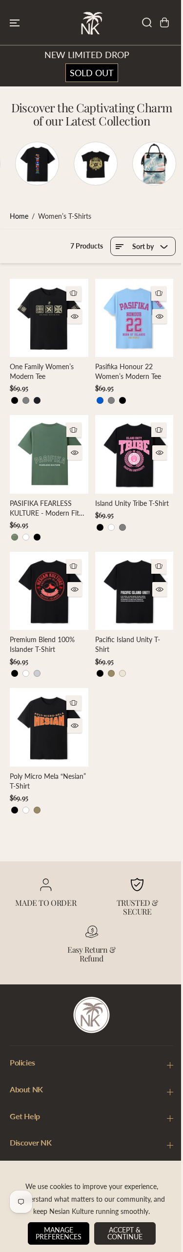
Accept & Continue (122, 1233)
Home (19, 216)
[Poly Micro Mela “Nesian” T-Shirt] (48, 719)
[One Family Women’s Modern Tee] (48, 317)
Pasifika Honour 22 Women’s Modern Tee (126, 369)
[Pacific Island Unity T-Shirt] (131, 585)
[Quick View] (72, 316)
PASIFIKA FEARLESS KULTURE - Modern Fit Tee (44, 503)
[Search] (142, 22)
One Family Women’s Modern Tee (42, 369)
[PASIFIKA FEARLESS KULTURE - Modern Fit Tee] (48, 451)
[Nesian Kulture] (89, 22)
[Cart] (159, 22)
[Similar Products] (71, 293)
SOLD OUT (89, 72)
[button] (14, 22)
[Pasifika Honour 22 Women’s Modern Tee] (131, 317)
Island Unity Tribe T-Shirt (129, 498)
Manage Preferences (56, 1233)
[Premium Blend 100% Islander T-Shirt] (48, 585)
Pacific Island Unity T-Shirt (125, 637)
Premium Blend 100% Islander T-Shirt (42, 637)
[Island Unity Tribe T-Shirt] (131, 451)
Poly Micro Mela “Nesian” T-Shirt (34, 771)
